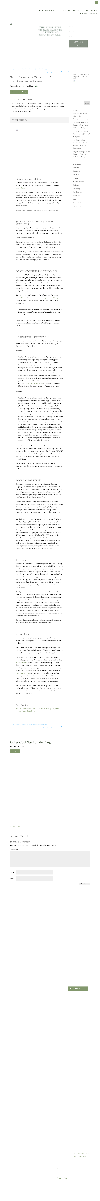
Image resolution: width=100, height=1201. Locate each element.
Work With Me (74, 11)
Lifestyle (76, 185)
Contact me (61, 1169)
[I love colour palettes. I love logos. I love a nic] (33, 1058)
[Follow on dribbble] (60, 1160)
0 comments (38, 81)
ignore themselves (22, 188)
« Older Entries (15, 826)
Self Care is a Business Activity (26, 708)
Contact (93, 13)
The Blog (84, 13)
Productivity (77, 192)
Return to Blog (19, 92)
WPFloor (17, 765)
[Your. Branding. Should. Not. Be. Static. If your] (17, 1039)
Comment (14, 850)
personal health (21, 298)
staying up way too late (35, 383)
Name (12, 872)
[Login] (96, 2)
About (92, 11)
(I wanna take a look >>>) (50, 915)
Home (41, 11)
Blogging (76, 167)
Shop (86, 11)
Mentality (76, 188)
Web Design (77, 206)
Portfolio (49, 11)
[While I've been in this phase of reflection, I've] (66, 1071)
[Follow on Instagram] (84, 69)
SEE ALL (15, 751)
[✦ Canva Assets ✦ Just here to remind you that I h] (82, 1051)
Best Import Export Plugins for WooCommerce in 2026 (37, 762)
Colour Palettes (78, 181)
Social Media (77, 203)
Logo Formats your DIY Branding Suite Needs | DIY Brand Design (81, 154)
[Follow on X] (62, 1156)
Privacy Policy (62, 1178)
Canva (75, 178)
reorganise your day (22, 673)
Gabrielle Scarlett (18, 81)
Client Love (61, 11)
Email (12, 878)
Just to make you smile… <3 (81, 1156)
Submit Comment (84, 884)
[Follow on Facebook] (80, 69)
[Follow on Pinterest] (88, 69)
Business (76, 174)
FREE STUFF (46, 2)
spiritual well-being (51, 298)
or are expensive (21, 662)
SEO (75, 199)
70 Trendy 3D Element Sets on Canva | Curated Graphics (81, 134)
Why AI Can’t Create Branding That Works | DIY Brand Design (81, 125)
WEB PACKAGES (50, 989)
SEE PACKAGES (78, 989)
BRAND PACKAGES (22, 994)
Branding (76, 171)
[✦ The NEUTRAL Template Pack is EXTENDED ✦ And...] (50, 1063)
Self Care (76, 196)
